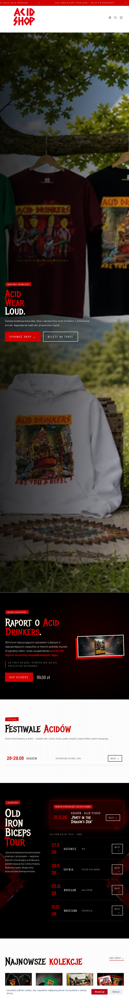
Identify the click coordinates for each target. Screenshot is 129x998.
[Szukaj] (115, 17)
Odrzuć (115, 991)
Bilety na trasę (60, 336)
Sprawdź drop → (22, 336)
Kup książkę (19, 677)
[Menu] (121, 17)
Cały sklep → (116, 958)
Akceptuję (99, 991)
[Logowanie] (110, 17)
